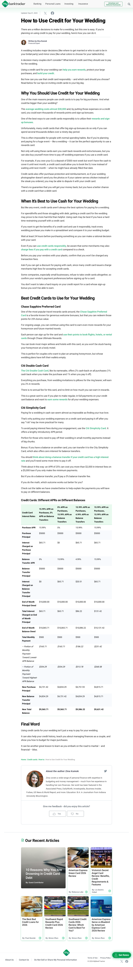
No (76, 813)
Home (23, 759)
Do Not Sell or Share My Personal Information (55, 960)
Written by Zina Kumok (37, 41)
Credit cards (32, 759)
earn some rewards (57, 399)
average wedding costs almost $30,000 (46, 109)
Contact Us (24, 960)
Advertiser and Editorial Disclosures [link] (113, 4)
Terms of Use (93, 958)
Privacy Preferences (120, 958)
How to (41, 759)
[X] (121, 961)
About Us (9, 960)
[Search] (129, 3)
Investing (68, 3)
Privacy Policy (105, 958)
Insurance (83, 3)
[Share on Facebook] (52, 13)
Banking (37, 3)
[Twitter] (105, 771)
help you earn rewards (74, 69)
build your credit (45, 73)
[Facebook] (126, 961)
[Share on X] (45, 13)
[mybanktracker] (12, 4)
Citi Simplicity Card (96, 428)
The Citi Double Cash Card (34, 370)
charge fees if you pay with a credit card (41, 249)
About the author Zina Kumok (62, 771)
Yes (59, 813)
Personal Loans (53, 3)
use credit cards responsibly (51, 245)
